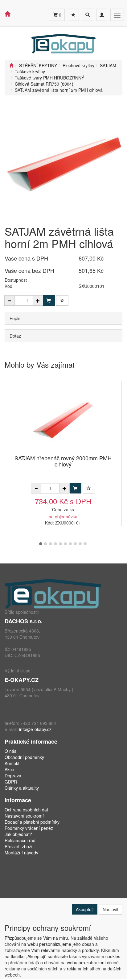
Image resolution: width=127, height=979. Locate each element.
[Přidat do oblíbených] (62, 300)
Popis (15, 318)
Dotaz (15, 336)
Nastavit (110, 909)
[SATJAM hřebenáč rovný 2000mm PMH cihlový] (63, 418)
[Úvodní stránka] (11, 65)
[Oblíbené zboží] (73, 15)
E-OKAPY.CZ (22, 680)
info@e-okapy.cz (35, 729)
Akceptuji (84, 909)
